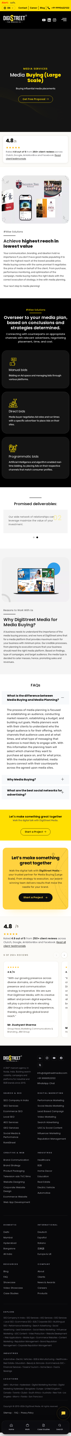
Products (42, 1293)
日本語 (41, 1248)
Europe (40, 1388)
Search (59, 1429)
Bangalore (9, 1248)
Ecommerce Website (15, 1196)
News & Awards (46, 1282)
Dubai (24, 1392)
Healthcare (44, 1160)
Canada (7, 1392)
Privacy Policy (27, 1412)
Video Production (37, 1333)
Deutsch (42, 1232)
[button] (34, 537)
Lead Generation (23, 1329)
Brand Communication (16, 1160)
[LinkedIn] (40, 1058)
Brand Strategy (11, 1165)
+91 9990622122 (46, 1078)
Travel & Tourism (31, 1367)
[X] (40, 1065)
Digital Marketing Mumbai (44, 1384)
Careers (42, 1287)
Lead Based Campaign (51, 1111)
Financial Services (12, 1367)
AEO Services (10, 1122)
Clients (41, 1277)
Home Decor (45, 1171)
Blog (5, 1271)
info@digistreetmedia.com (52, 1073)
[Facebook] (61, 1058)
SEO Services (10, 1105)
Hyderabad (9, 1243)
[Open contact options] (63, 1413)
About (41, 1271)
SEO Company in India (16, 1100)
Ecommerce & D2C (55, 1363)
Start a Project (33, 897)
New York (57, 1392)
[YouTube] (54, 1058)
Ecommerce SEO (13, 1111)
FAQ (5, 1277)
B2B (40, 1165)
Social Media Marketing (51, 1105)
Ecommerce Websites (46, 1337)
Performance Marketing (51, 1100)
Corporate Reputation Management (35, 1345)
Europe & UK (44, 1254)
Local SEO (8, 1116)
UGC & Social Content (50, 1127)
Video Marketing (47, 1116)
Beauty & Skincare (35, 1363)
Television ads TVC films (17, 1176)
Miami (16, 1396)
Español (42, 1237)
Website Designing (14, 1182)
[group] (35, 1000)
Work (27, 1429)
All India (7, 1254)
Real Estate (44, 1182)
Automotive (44, 1193)
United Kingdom (52, 1388)
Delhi (6, 1232)
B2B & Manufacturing (44, 1359)
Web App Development (16, 1202)
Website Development (56, 1333)
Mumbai (8, 1237)
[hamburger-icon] (64, 20)
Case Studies (10, 1293)
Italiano (42, 1243)
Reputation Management (52, 1138)
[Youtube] (44, 20)
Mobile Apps (29, 1337)
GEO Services (11, 1127)
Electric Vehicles (24, 1359)
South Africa (35, 1392)
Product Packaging (13, 1171)
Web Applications (13, 1337)
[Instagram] (54, 20)
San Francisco (36, 1396)
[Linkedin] (49, 20)
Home (11, 1429)
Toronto (16, 1392)
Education (43, 1176)
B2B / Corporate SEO (42, 1321)
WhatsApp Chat (46, 1083)
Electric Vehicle (46, 1187)
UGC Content (21, 1333)
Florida (24, 1396)
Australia (46, 1392)
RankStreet (9, 1142)
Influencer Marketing (49, 1133)
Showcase (9, 1282)
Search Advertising (48, 1122)
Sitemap (7, 1412)
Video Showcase (13, 1287)
